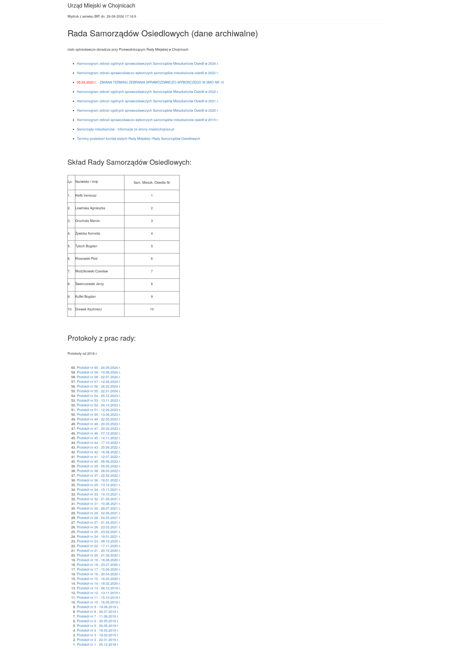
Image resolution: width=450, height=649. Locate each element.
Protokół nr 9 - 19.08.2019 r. (98, 606)
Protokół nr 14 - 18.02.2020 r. (99, 583)
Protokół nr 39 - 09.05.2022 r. (99, 466)
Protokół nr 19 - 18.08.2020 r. (99, 559)
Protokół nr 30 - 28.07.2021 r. (99, 508)
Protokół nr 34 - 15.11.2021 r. (99, 489)
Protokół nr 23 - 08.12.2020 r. (99, 541)
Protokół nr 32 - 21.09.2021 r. (99, 498)
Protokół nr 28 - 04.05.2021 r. (99, 517)
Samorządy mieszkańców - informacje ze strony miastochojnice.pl (125, 129)
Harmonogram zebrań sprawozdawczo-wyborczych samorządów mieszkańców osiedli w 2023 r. (147, 72)
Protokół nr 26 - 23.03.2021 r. (99, 527)
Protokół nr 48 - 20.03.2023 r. (99, 423)
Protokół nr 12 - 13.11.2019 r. (99, 592)
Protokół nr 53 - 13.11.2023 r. (99, 400)
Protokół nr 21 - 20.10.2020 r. (99, 550)
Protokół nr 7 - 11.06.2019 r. (98, 616)
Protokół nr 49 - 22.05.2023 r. (99, 419)
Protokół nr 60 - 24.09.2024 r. (99, 367)
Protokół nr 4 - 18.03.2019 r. (98, 630)
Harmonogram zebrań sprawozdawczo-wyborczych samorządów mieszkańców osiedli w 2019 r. (147, 119)
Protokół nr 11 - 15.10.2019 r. (99, 597)
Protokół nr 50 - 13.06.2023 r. (99, 414)
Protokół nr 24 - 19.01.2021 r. (99, 536)
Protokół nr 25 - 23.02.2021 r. (99, 531)
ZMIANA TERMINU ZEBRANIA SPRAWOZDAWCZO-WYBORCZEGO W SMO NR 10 (162, 82)
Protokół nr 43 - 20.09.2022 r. (99, 447)
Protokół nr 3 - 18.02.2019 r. (98, 635)
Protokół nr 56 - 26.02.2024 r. (99, 386)
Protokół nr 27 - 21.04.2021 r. (99, 522)
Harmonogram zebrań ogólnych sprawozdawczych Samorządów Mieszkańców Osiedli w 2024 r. (148, 63)
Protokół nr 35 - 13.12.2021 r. (99, 484)
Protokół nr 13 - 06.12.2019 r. (99, 588)
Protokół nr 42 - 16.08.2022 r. (99, 452)
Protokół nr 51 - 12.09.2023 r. (99, 409)
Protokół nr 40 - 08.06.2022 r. (99, 461)
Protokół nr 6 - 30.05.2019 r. (98, 620)
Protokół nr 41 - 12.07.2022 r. (99, 456)
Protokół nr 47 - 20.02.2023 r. (99, 428)
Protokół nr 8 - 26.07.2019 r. (98, 611)
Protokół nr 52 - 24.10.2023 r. (99, 405)
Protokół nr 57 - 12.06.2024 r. (99, 381)
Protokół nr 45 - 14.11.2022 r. (99, 437)
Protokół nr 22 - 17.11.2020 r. (99, 545)
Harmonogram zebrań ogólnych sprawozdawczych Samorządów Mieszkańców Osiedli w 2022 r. (148, 91)
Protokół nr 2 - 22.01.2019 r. (98, 639)
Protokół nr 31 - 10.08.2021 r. (99, 503)
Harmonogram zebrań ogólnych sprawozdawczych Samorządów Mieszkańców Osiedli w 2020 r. (148, 110)
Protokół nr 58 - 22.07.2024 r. (99, 376)
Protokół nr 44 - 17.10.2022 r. (99, 442)
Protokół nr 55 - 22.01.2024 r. (99, 391)
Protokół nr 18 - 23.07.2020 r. (99, 564)
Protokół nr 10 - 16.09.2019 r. (99, 602)
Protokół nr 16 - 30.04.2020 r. (99, 574)
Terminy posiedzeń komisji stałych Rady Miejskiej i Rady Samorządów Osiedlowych (138, 138)
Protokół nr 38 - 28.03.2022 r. (99, 470)
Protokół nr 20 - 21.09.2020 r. (99, 555)
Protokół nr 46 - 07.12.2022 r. (99, 433)
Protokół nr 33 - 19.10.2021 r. (99, 494)
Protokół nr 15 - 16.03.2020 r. (99, 578)
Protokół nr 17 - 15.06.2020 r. (99, 569)
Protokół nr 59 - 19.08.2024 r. (99, 372)
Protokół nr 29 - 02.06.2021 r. (99, 513)
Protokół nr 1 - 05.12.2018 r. (98, 644)
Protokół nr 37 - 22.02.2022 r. (99, 475)
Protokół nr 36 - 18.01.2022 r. (99, 480)
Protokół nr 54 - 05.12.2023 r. (99, 395)
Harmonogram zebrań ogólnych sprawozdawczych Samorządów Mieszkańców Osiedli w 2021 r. (148, 101)
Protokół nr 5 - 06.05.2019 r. (98, 625)
